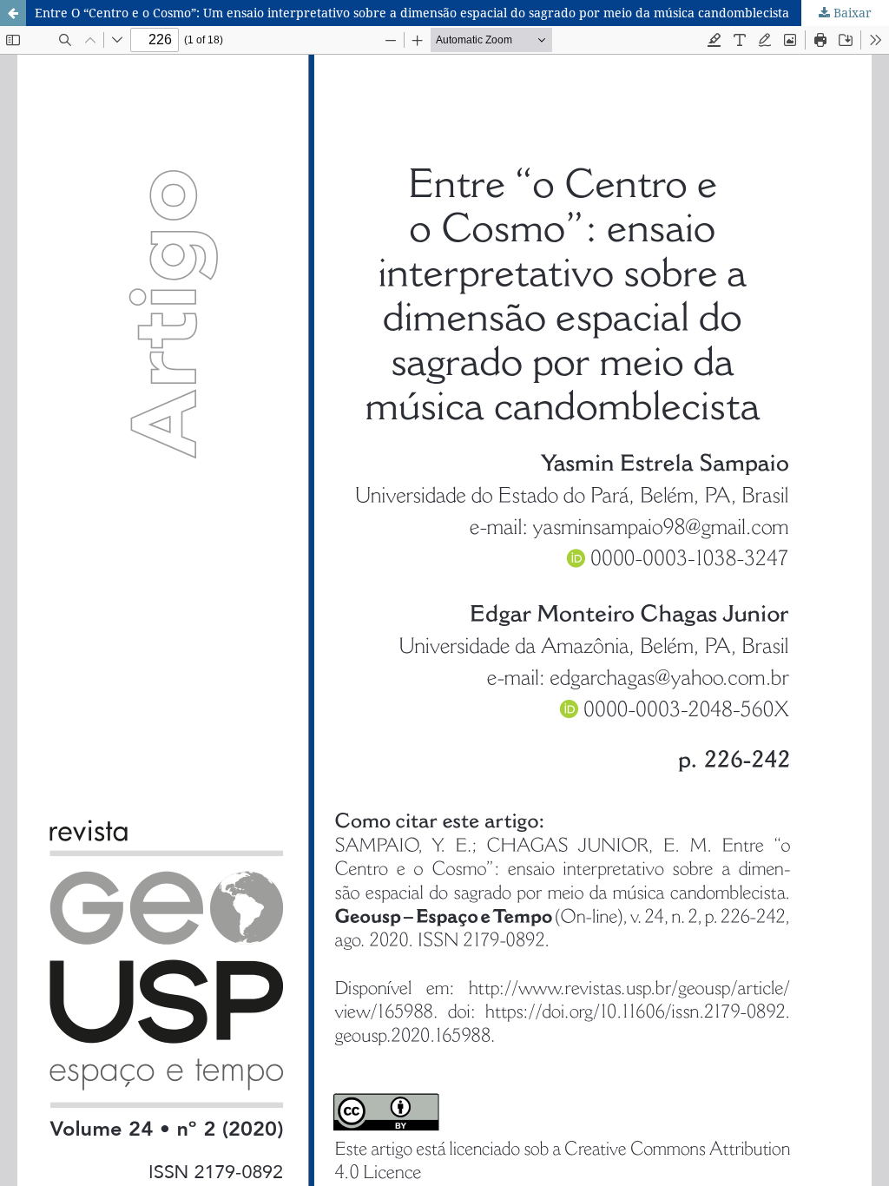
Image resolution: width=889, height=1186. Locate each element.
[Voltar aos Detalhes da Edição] (13, 13)
